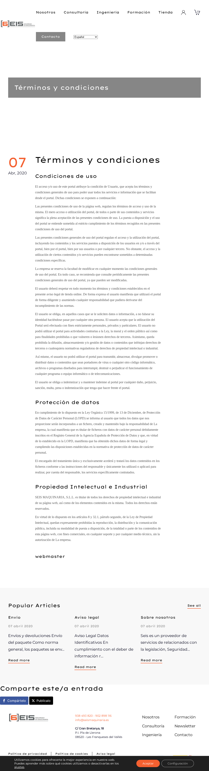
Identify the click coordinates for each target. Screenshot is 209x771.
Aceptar (148, 763)
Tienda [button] (165, 12)
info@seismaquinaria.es (92, 720)
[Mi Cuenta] (183, 12)
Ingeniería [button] (108, 12)
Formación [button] (138, 12)
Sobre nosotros (158, 617)
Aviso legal (86, 617)
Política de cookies (71, 753)
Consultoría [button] (76, 12)
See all (194, 605)
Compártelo (16, 701)
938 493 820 (84, 716)
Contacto (50, 37)
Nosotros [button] (46, 12)
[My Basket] (197, 12)
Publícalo (44, 701)
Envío (14, 617)
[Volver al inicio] (18, 24)
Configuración (178, 763)
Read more (19, 660)
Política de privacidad (27, 753)
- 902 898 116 (102, 716)
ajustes (19, 767)
